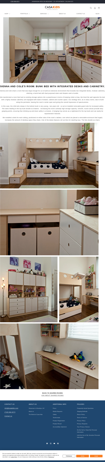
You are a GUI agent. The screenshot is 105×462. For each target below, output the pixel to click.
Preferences (69, 456)
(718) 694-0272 (14, 1)
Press (54, 408)
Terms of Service (82, 417)
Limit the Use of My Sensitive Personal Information (88, 436)
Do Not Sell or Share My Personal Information (87, 431)
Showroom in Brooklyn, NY (37, 408)
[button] (7, 14)
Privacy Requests (82, 423)
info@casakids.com (11, 408)
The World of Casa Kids (36, 414)
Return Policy (81, 414)
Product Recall (57, 423)
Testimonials (56, 417)
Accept (96, 456)
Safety (55, 414)
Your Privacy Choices (83, 427)
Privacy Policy (81, 420)
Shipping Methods (82, 411)
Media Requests (57, 411)
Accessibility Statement (60, 427)
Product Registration (59, 420)
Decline (82, 456)
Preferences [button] (51, 457)
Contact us (8, 416)
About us (31, 411)
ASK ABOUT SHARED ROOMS (52, 395)
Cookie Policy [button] (14, 457)
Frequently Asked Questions (85, 408)
